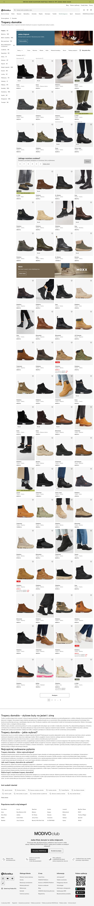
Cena (28, 50)
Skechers (34, 809)
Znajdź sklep (84, 5)
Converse (49, 817)
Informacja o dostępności (65, 888)
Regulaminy (47, 893)
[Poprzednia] (4, 2)
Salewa (65, 817)
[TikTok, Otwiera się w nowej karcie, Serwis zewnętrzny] (3, 883)
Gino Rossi (4, 809)
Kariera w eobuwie (47, 885)
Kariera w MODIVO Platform (47, 882)
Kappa (49, 812)
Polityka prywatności (36, 903)
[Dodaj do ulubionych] (33, 61)
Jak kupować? (65, 877)
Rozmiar (35, 50)
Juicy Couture (20, 820)
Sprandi (80, 817)
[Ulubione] (87, 10)
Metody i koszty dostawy (28, 877)
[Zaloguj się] (84, 10)
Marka (41, 50)
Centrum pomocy (28, 893)
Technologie (65, 885)
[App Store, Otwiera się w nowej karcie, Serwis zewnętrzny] (80, 892)
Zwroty (28, 880)
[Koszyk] (91, 10)
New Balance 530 (21, 812)
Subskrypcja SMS (65, 891)
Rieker (64, 815)
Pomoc (91, 5)
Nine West (4, 815)
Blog (68, 5)
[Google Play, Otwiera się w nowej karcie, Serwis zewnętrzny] (80, 889)
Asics (2, 812)
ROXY (79, 812)
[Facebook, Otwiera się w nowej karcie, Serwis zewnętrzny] (12, 878)
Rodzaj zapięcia (73, 50)
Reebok (3, 820)
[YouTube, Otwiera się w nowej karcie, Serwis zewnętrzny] (7, 878)
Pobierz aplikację (75, 5)
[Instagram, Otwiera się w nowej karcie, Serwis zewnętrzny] (3, 878)
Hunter (49, 809)
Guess (64, 820)
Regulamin (14, 903)
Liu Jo (18, 809)
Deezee (49, 815)
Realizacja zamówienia (28, 882)
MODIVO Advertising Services (47, 891)
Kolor (47, 50)
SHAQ (79, 820)
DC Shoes (34, 815)
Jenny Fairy (35, 817)
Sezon (64, 50)
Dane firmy (47, 877)
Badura (34, 812)
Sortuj (19, 50)
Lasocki (65, 809)
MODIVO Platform (47, 880)
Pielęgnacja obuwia (65, 882)
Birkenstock (66, 812)
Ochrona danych (72, 903)
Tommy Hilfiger (82, 815)
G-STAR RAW (50, 820)
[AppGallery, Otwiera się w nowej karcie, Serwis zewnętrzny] (80, 896)
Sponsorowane (19, 58)
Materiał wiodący (55, 50)
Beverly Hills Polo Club (38, 820)
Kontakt (28, 891)
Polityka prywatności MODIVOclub (50, 903)
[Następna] (90, 2)
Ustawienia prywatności (24, 903)
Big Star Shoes (82, 809)
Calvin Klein (20, 817)
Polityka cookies (63, 903)
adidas (18, 815)
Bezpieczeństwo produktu (65, 893)
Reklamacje (28, 888)
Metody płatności (28, 885)
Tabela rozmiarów (65, 880)
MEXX (2, 817)
